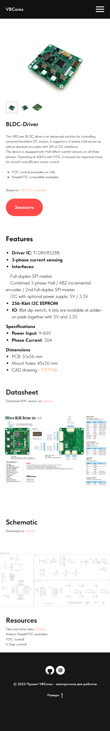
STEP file (49, 370)
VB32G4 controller (33, 190)
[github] (49, 670)
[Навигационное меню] (100, 9)
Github (48, 401)
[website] (60, 670)
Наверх (53, 695)
